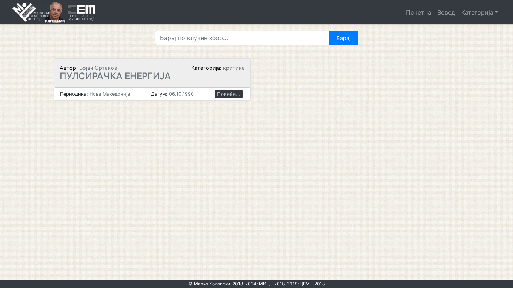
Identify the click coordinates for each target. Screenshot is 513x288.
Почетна (418, 12)
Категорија (477, 12)
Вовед (446, 12)
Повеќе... (228, 94)
